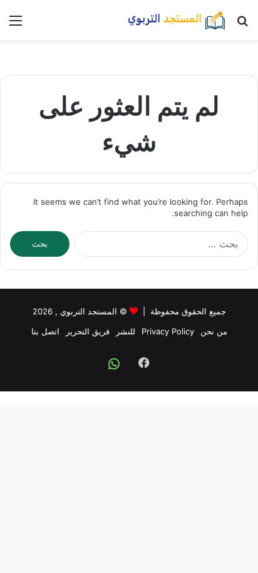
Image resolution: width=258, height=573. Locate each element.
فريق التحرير (88, 331)
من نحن (213, 331)
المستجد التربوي (88, 311)
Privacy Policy (168, 331)
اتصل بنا (45, 331)
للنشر (125, 331)
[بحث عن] (242, 25)
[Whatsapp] (114, 364)
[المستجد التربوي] (176, 20)
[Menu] (15, 25)
